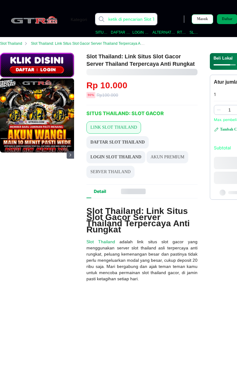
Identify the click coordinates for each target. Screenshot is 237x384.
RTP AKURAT (182, 32)
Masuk (202, 19)
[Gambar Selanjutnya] (70, 155)
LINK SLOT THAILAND (113, 127)
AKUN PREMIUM (167, 157)
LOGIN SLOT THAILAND (141, 32)
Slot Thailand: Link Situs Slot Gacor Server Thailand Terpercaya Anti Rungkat (95, 43)
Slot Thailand (11, 43)
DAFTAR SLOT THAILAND (120, 32)
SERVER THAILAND (110, 171)
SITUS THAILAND (102, 32)
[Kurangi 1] (218, 110)
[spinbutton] (229, 110)
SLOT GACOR (194, 32)
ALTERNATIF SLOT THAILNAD (163, 32)
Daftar (227, 19)
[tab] (100, 191)
